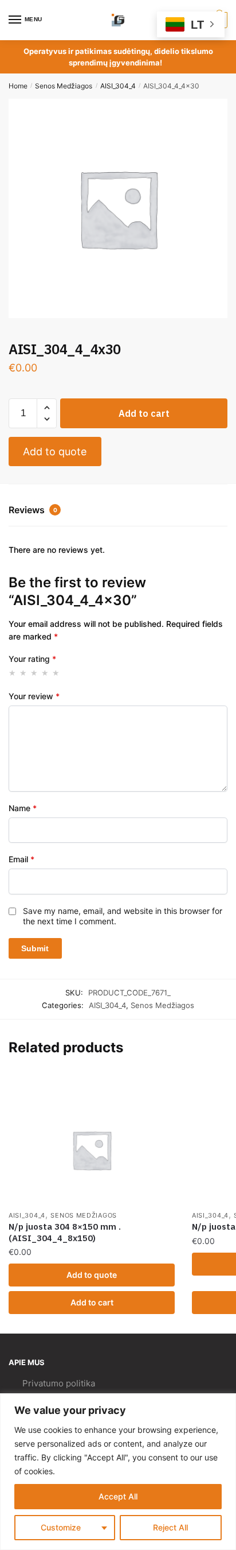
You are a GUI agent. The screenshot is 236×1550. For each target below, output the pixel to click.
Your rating (32, 659)
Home (18, 86)
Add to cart (144, 413)
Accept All (118, 1496)
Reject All (170, 1527)
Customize (61, 1527)
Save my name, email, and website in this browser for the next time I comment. (122, 916)
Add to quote (54, 451)
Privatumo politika (58, 1383)
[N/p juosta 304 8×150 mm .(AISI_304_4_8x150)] (92, 1149)
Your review (34, 696)
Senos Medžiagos (63, 86)
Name (23, 808)
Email (21, 859)
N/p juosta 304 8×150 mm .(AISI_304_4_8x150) (65, 1232)
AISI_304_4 (118, 86)
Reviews (33, 510)
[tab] (118, 511)
